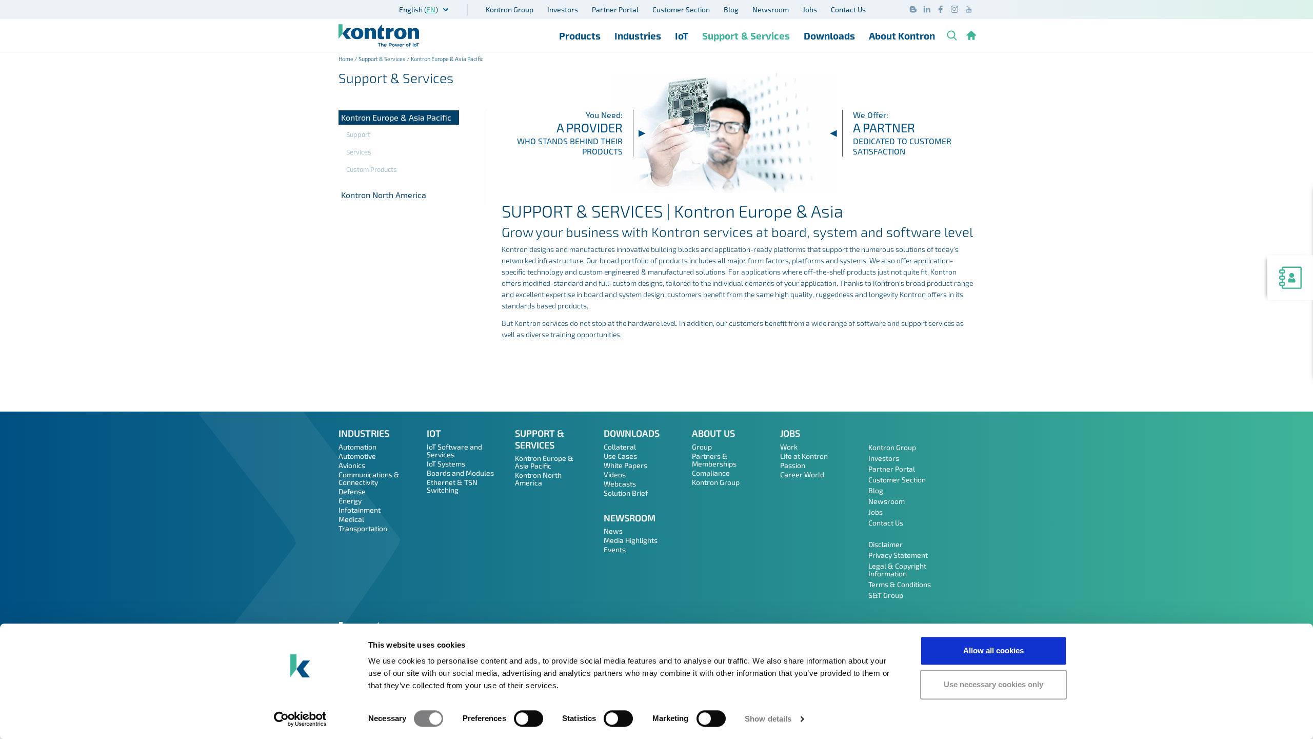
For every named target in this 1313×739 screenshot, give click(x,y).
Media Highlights (631, 540)
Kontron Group (509, 9)
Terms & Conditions (899, 584)
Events (615, 549)
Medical (351, 519)
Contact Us (848, 9)
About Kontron (902, 36)
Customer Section (681, 9)
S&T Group (885, 595)
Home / (349, 58)
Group (702, 446)
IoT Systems (446, 463)
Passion (792, 465)
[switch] (528, 718)
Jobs (810, 9)
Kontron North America (383, 195)
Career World (802, 474)
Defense (352, 491)
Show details (768, 718)
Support (358, 134)
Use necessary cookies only (993, 684)
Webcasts (620, 483)
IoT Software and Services (454, 450)
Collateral (620, 446)
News (613, 531)
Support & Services (746, 36)
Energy (350, 500)
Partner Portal (615, 9)
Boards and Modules (460, 473)
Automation (357, 446)
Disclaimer (885, 544)
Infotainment (360, 509)
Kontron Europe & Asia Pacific (396, 117)
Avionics (352, 465)
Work (789, 446)
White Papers (625, 465)
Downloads (829, 36)
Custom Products (371, 169)
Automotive (357, 456)
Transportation (363, 528)
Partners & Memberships (714, 460)
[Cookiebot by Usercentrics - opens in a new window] (300, 719)
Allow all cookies (993, 650)
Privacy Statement (898, 555)
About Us (713, 433)
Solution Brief (626, 493)
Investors (562, 9)
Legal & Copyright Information (897, 569)
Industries (637, 36)
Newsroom (770, 9)
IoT (681, 36)
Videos (615, 474)
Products (580, 36)
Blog (731, 9)
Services (358, 152)
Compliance (711, 473)
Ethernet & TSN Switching (452, 486)
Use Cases (620, 456)
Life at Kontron (804, 456)
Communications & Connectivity (369, 478)
